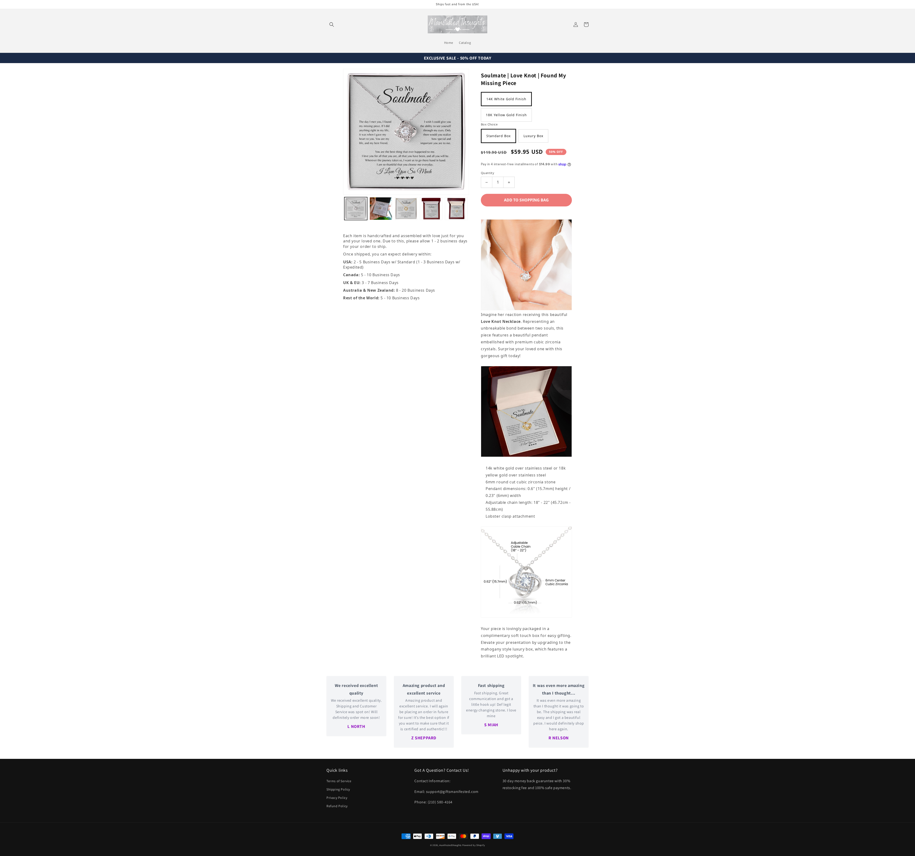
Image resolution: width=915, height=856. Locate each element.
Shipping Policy (338, 789)
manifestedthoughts (450, 845)
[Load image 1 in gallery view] (355, 208)
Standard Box (498, 136)
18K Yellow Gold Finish (506, 115)
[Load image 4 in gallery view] (431, 208)
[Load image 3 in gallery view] (406, 208)
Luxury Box (533, 136)
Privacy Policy (336, 798)
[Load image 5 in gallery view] (456, 208)
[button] (331, 24)
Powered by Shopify (473, 845)
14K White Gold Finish (506, 99)
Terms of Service (338, 781)
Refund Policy (337, 806)
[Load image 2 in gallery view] (381, 208)
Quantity (487, 173)
